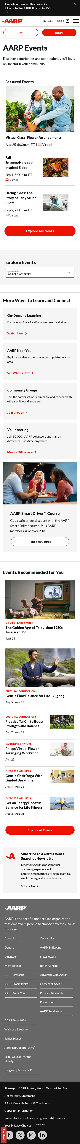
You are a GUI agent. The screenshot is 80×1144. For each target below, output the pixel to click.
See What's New (18, 373)
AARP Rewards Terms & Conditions (27, 1103)
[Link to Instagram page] (31, 1135)
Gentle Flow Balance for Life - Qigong (35, 696)
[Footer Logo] (40, 908)
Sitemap (9, 1088)
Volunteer (10, 956)
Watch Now (15, 333)
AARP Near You (19, 351)
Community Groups (22, 390)
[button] (76, 21)
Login (60, 20)
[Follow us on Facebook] (8, 1135)
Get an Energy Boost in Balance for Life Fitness (24, 805)
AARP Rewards (14, 974)
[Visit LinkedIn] (42, 1135)
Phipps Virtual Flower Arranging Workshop (22, 751)
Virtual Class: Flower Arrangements (34, 137)
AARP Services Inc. (52, 1011)
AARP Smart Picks (16, 984)
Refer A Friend (49, 965)
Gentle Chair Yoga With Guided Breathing (24, 778)
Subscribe (28, 886)
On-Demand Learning (24, 315)
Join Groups (15, 412)
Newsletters (48, 956)
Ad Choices (57, 1118)
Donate (9, 947)
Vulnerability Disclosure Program (25, 1118)
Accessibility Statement (19, 1095)
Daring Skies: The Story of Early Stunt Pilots (20, 198)
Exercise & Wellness (18, 771)
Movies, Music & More (19, 623)
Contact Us (47, 938)
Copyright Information (18, 1110)
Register (48, 20)
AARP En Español (51, 947)
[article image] (40, 131)
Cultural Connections (20, 691)
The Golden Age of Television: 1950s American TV (34, 630)
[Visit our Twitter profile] (20, 1135)
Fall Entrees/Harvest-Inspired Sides (19, 163)
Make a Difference (20, 452)
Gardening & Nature (18, 743)
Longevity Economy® (18, 1070)
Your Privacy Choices (17, 1125)
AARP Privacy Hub (30, 1088)
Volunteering (17, 430)
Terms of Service (56, 1088)
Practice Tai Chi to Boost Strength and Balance (24, 723)
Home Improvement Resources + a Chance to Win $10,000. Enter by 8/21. (28, 5)
